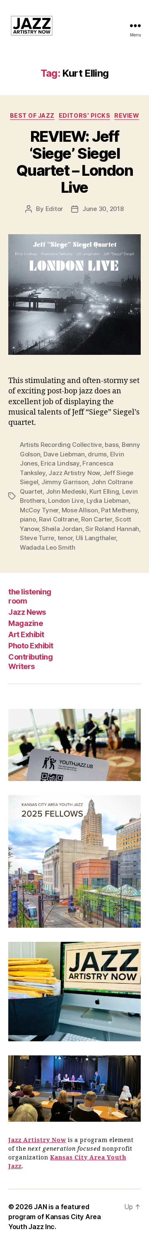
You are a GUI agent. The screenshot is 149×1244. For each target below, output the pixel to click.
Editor (54, 209)
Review (126, 115)
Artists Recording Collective (61, 445)
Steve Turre (37, 538)
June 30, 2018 (103, 209)
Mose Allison (80, 510)
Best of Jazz (32, 115)
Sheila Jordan (62, 529)
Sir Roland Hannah (112, 529)
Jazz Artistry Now (74, 473)
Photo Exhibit (30, 645)
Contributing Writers (30, 661)
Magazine (25, 623)
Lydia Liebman (108, 500)
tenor (65, 538)
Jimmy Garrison (64, 482)
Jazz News (27, 612)
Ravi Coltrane (58, 519)
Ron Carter (96, 519)
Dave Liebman (64, 454)
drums (97, 454)
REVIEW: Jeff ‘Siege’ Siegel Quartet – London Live (74, 161)
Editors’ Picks (84, 115)
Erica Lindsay (60, 463)
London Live (65, 500)
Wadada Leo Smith (47, 547)
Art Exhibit (26, 634)
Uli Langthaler (96, 538)
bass (111, 445)
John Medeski (66, 491)
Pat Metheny (119, 510)
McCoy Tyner (39, 510)
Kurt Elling (104, 491)
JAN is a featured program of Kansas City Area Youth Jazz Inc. (54, 1217)
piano (28, 519)
